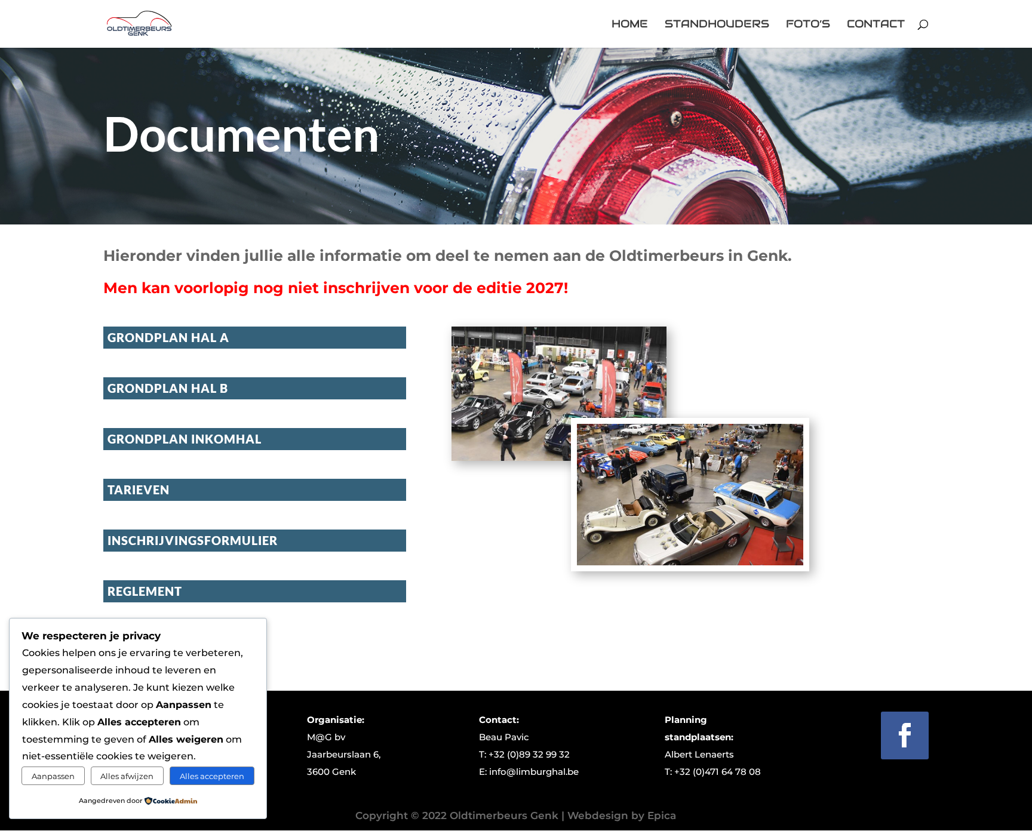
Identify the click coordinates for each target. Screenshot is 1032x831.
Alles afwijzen (126, 776)
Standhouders (717, 25)
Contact (876, 25)
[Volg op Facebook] (905, 735)
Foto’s (808, 25)
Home (630, 25)
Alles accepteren (212, 776)
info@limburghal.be (534, 771)
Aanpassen (53, 776)
